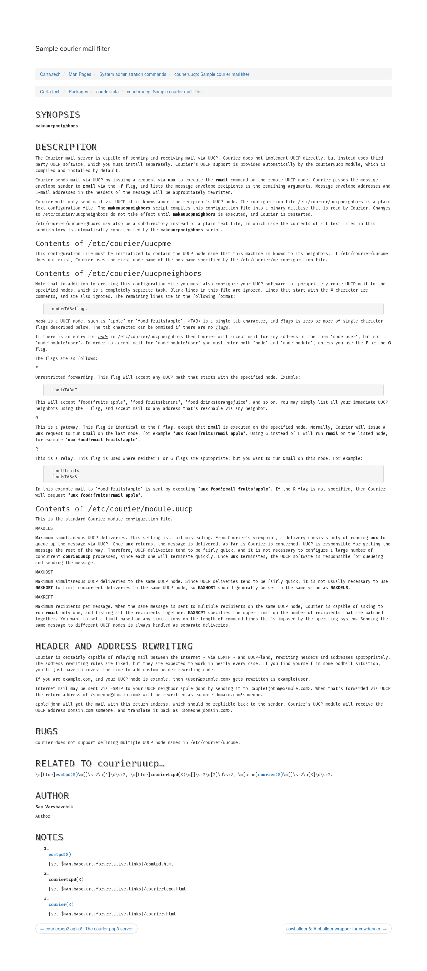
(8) (66, 774)
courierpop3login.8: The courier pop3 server (86, 928)
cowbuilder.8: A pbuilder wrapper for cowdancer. (336, 928)
